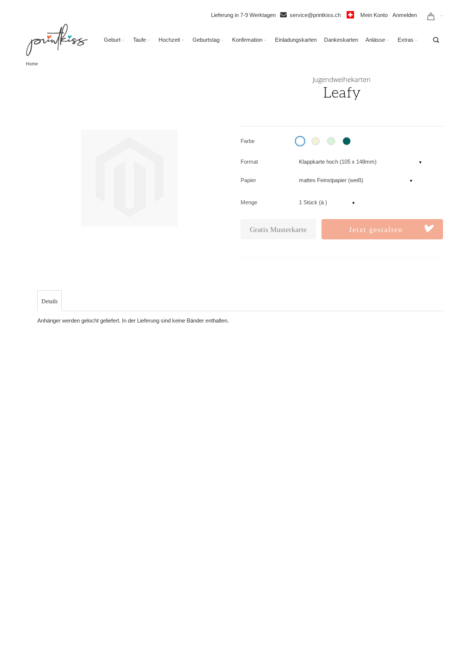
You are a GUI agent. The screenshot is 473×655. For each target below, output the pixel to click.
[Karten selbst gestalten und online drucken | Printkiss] (57, 40)
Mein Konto (374, 15)
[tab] (49, 301)
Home (32, 63)
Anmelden (404, 15)
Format (249, 161)
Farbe (248, 141)
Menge (249, 202)
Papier (248, 180)
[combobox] (436, 40)
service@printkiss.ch (317, 15)
